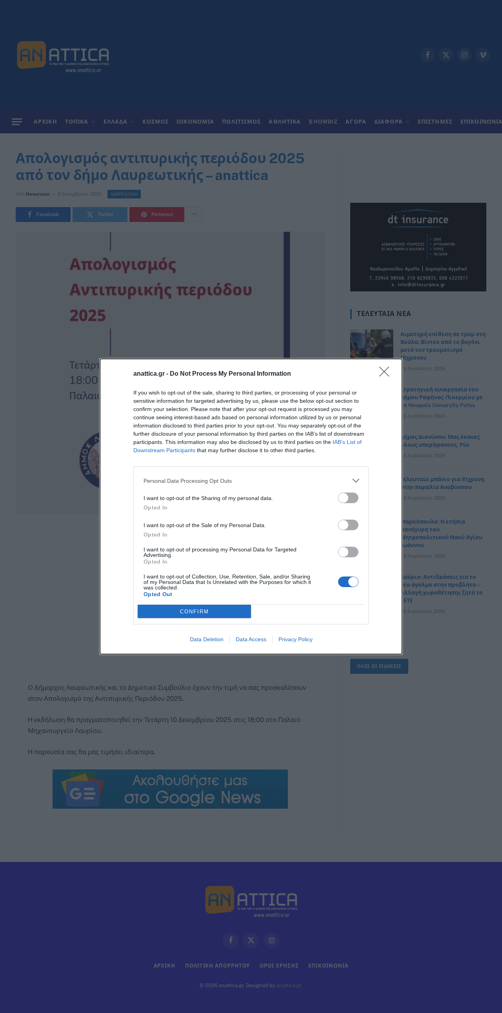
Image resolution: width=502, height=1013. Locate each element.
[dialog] (251, 506)
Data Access (251, 639)
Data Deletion (207, 639)
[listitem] (251, 480)
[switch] (348, 498)
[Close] (386, 374)
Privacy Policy (295, 639)
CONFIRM (194, 612)
